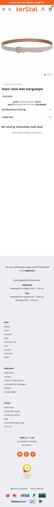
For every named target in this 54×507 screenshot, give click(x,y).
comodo (7, 349)
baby (6, 338)
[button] (10, 9)
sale (6, 346)
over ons (8, 426)
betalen (7, 388)
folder (6, 357)
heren (6, 330)
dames (7, 326)
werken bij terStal (12, 415)
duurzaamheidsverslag (14, 422)
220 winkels (41, 104)
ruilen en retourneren (13, 380)
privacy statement (37, 489)
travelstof (8, 353)
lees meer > (27, 445)
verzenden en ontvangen (15, 384)
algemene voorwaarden (19, 489)
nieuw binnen (10, 342)
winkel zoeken (10, 392)
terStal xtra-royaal (12, 411)
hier (29, 437)
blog (6, 419)
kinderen (8, 334)
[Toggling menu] (4, 9)
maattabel (7, 96)
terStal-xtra (9, 407)
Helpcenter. (30, 270)
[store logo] (27, 9)
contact (7, 376)
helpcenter (9, 372)
